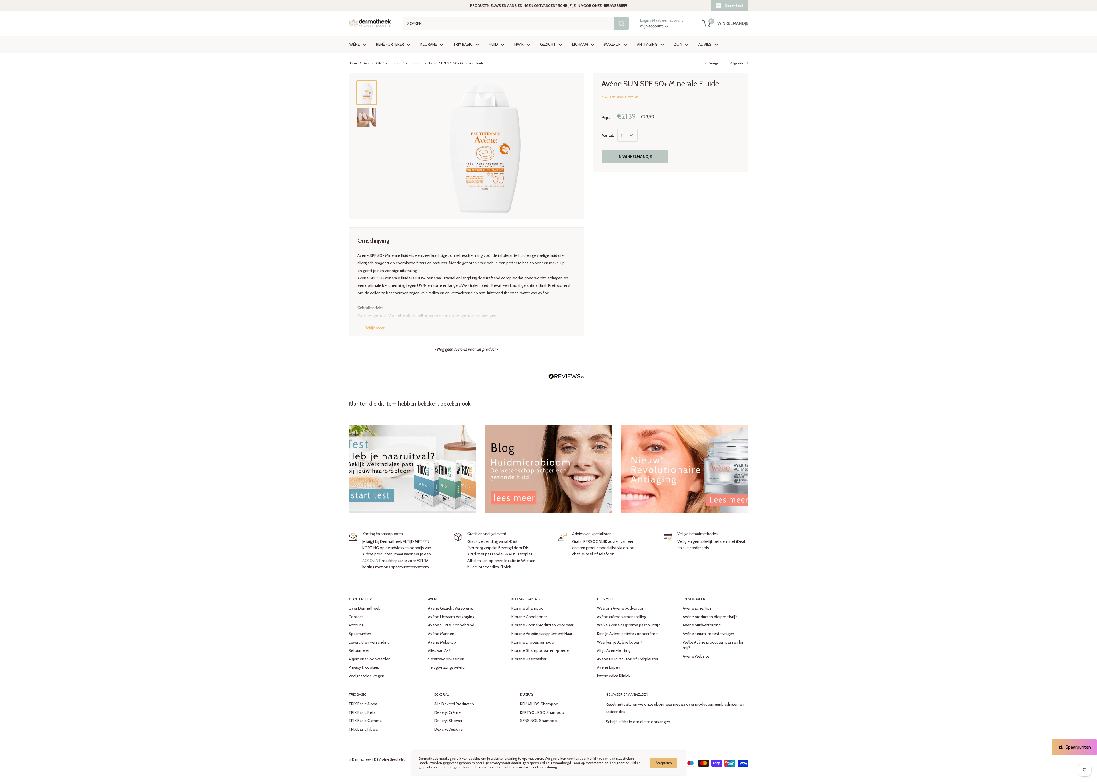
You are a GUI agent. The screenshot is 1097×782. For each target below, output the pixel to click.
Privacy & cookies (364, 667)
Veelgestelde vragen (366, 675)
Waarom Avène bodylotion (620, 608)
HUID (493, 44)
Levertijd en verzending (369, 642)
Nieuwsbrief (734, 5)
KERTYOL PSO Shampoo (542, 712)
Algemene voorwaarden (370, 659)
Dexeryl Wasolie (448, 729)
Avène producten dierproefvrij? (710, 616)
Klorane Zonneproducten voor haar (542, 625)
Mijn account (652, 26)
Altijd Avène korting (613, 650)
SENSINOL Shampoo (538, 720)
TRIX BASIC (463, 44)
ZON (678, 44)
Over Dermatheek (364, 608)
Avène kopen (608, 667)
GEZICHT (548, 44)
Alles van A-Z (439, 650)
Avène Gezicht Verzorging (450, 608)
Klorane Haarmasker (528, 659)
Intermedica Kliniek (613, 675)
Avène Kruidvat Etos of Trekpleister (627, 659)
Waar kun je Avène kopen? (619, 642)
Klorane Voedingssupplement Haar (541, 633)
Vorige (714, 63)
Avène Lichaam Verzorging (451, 616)
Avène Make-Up (442, 642)
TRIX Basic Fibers (363, 729)
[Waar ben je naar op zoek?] (621, 23)
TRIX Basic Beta (362, 712)
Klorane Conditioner (529, 616)
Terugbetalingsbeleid (446, 667)
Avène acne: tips (697, 608)
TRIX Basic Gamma (365, 720)
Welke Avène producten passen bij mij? (713, 645)
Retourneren (360, 650)
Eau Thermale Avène (620, 96)
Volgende (737, 63)
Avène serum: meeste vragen (708, 633)
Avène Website (696, 656)
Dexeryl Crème (447, 712)
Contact (356, 616)
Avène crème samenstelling (621, 616)
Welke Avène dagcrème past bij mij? (628, 625)
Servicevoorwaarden (446, 659)
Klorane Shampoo (527, 608)
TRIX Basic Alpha (363, 703)
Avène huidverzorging (701, 625)
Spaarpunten (360, 633)
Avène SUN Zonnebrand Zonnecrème (393, 63)
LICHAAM (580, 44)
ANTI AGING (647, 44)
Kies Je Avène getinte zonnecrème (627, 633)
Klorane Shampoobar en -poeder (540, 650)
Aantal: (608, 135)
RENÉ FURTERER (390, 44)
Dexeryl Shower (448, 720)
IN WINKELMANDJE (635, 156)
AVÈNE (354, 44)
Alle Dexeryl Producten (454, 703)
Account (356, 625)
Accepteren (664, 763)
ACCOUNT (371, 560)
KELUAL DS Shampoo (539, 703)
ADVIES (705, 44)
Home (353, 63)
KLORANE (428, 44)
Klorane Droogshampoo (532, 642)
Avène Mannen (441, 633)
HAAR (519, 44)
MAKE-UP (612, 44)
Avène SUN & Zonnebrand (451, 625)
